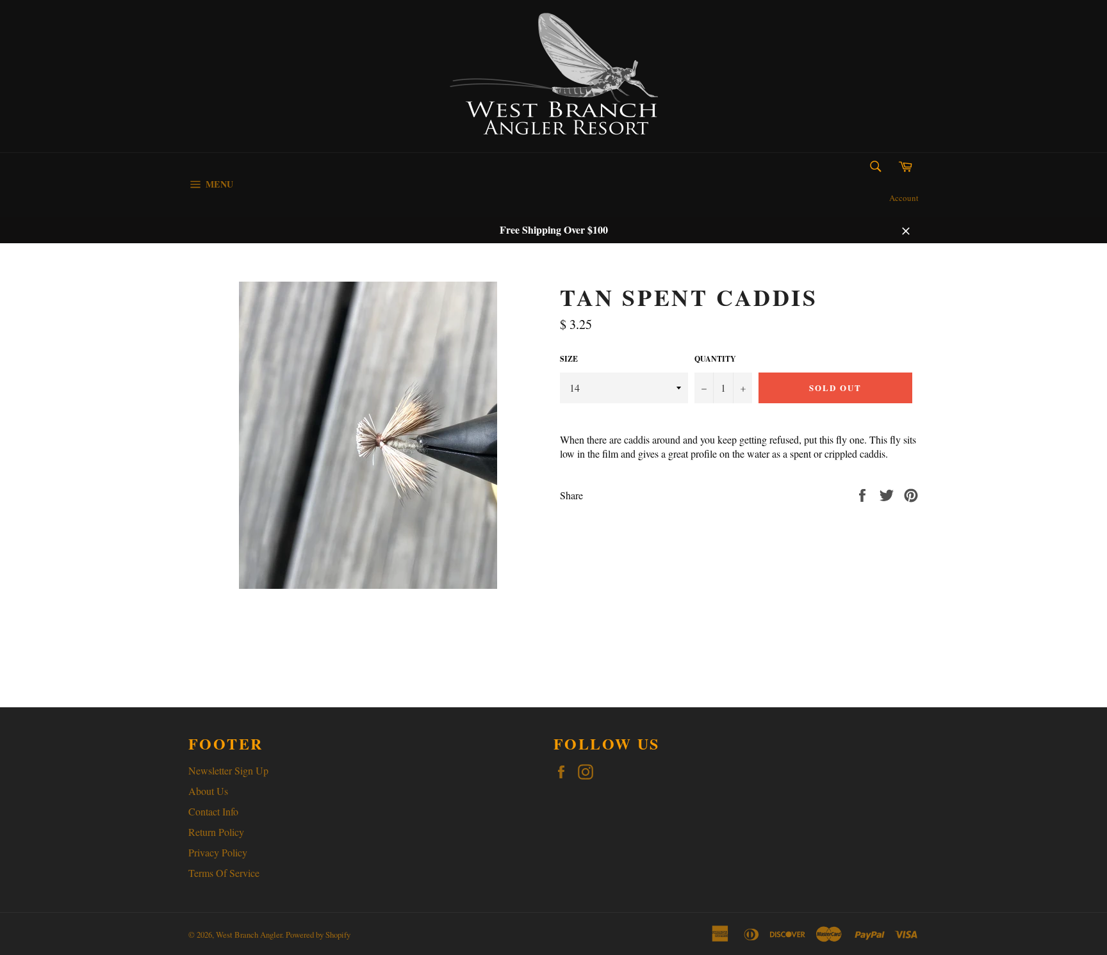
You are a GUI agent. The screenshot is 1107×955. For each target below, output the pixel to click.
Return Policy (216, 832)
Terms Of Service (223, 872)
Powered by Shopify (318, 934)
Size (569, 359)
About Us (208, 791)
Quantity (715, 359)
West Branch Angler (249, 934)
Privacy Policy (217, 852)
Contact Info (213, 811)
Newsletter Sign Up (228, 770)
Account (904, 198)
